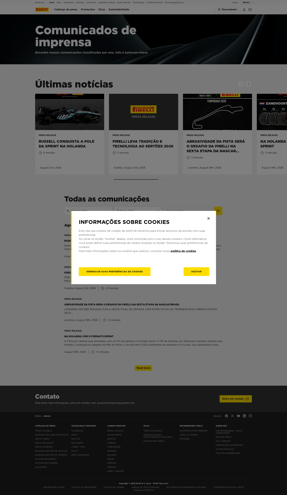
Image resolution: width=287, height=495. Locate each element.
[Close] (209, 218)
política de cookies (183, 251)
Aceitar (196, 271)
